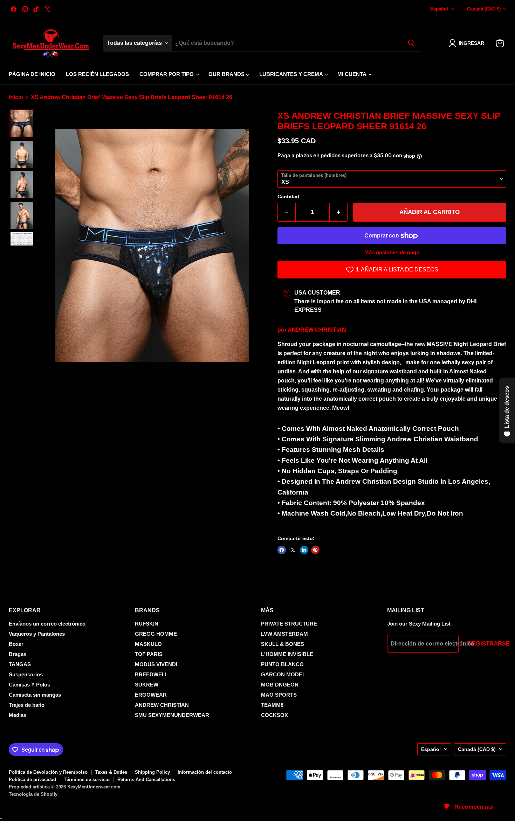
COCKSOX (274, 715)
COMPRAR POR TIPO (167, 74)
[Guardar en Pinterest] (315, 550)
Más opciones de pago (391, 252)
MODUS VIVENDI (156, 664)
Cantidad (288, 196)
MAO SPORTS (279, 695)
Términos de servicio (87, 779)
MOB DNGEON (279, 685)
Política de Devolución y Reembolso (48, 772)
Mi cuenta (352, 74)
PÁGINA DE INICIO (32, 74)
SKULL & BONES (282, 644)
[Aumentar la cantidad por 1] (339, 212)
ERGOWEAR (151, 695)
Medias (17, 715)
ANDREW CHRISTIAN (317, 330)
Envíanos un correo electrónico (47, 624)
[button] (468, 43)
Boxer (16, 644)
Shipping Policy (152, 772)
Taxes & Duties (111, 772)
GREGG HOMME (156, 634)
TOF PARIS (149, 654)
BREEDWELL (151, 674)
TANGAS (20, 664)
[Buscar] (411, 43)
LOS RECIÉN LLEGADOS (97, 74)
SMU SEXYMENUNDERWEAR (172, 715)
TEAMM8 (272, 705)
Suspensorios (26, 674)
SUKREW (146, 685)
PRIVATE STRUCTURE (289, 624)
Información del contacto (205, 772)
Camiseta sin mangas (35, 695)
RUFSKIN (146, 624)
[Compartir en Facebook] (281, 550)
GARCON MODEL (283, 674)
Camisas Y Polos (29, 685)
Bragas (17, 654)
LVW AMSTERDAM (284, 634)
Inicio (16, 97)
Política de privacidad (32, 779)
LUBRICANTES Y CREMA (291, 74)
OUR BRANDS (227, 74)
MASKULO (148, 644)
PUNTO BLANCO (282, 664)
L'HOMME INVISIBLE (287, 654)
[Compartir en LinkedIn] (304, 550)
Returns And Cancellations (146, 779)
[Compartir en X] (293, 550)
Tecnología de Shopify (33, 794)
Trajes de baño (26, 705)
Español (439, 9)
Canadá (484, 9)
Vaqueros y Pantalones (37, 634)
